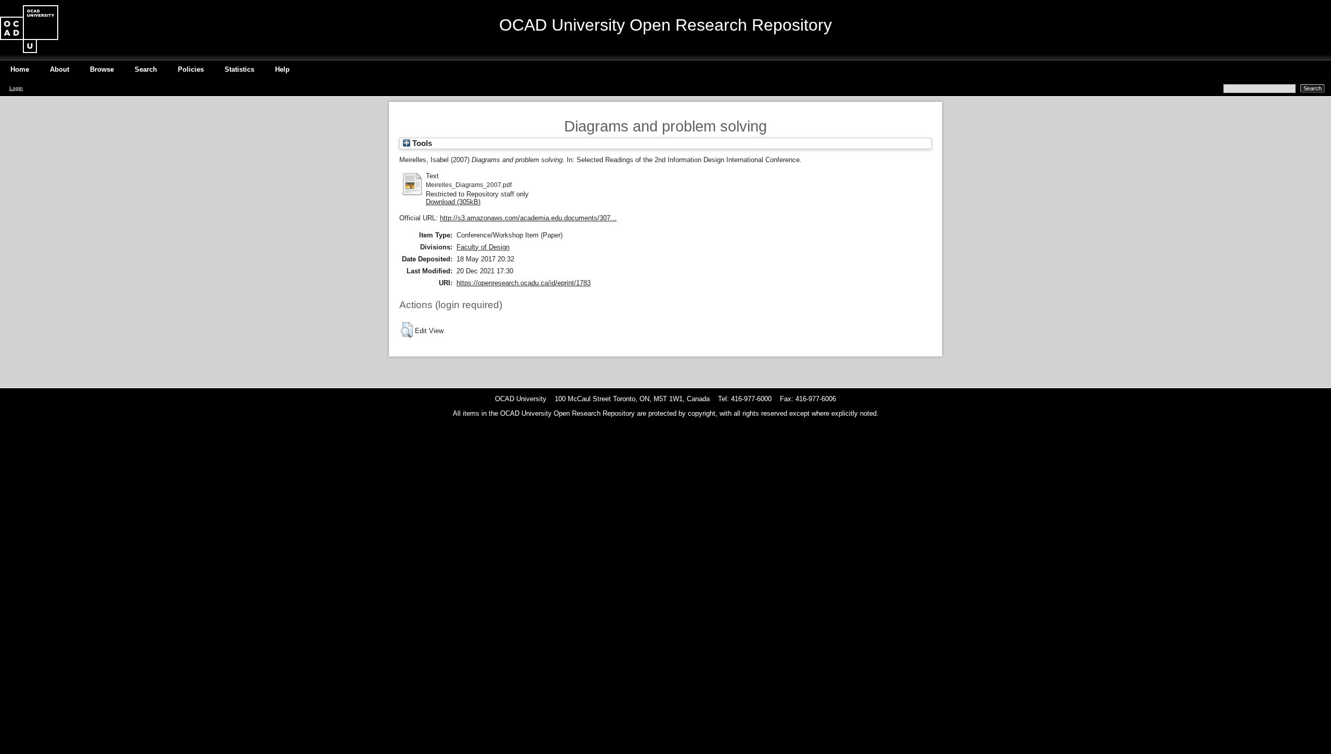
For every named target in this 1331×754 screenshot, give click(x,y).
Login (16, 88)
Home (19, 69)
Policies (191, 69)
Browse (102, 69)
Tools (421, 143)
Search (146, 69)
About (59, 69)
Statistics (239, 69)
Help (282, 69)
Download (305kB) (453, 202)
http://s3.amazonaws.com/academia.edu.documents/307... (528, 218)
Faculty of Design (483, 247)
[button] (407, 330)
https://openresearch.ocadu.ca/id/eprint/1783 (523, 283)
